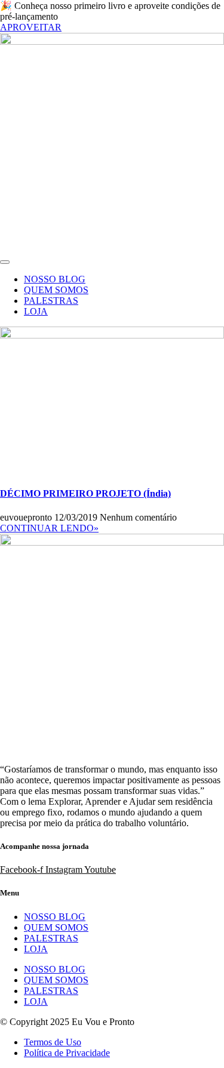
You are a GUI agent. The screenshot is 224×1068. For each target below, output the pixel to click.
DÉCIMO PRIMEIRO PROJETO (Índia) (85, 493)
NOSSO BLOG (54, 279)
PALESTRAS (51, 301)
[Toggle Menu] (5, 262)
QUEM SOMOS (56, 290)
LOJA (36, 311)
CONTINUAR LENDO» (49, 528)
